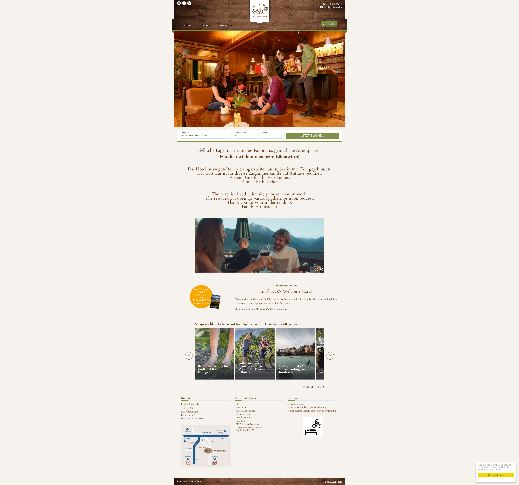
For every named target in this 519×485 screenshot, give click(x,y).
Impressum (182, 481)
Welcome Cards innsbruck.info (271, 309)
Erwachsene (240, 133)
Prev (177, 78)
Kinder (264, 133)
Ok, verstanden (496, 475)
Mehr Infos (495, 469)
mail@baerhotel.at (333, 7)
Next (341, 78)
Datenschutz (195, 481)
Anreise (185, 133)
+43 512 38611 (334, 4)
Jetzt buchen (329, 24)
